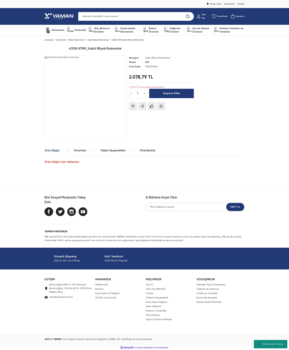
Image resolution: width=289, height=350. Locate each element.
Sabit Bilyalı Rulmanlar (157, 58)
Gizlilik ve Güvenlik (105, 298)
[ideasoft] (127, 347)
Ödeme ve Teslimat (208, 289)
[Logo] (59, 16)
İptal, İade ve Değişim (107, 293)
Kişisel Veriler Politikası (209, 302)
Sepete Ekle (171, 93)
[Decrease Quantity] (131, 93)
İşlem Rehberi (153, 306)
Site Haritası (153, 315)
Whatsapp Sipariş (273, 344)
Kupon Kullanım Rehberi (159, 319)
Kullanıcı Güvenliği (156, 311)
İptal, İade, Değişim (156, 302)
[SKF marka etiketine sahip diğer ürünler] (55, 48)
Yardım (150, 293)
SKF (147, 62)
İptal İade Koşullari (207, 298)
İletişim (99, 289)
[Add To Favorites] (133, 106)
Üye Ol (149, 285)
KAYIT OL (235, 207)
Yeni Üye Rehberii (156, 289)
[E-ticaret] (144, 347)
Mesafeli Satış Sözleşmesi (211, 285)
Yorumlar (80, 150)
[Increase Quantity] (144, 93)
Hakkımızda (101, 285)
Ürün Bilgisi (52, 150)
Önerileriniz (147, 150)
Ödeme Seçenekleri (157, 298)
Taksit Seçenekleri (113, 150)
